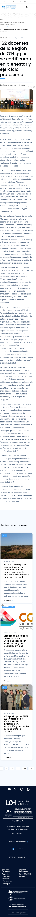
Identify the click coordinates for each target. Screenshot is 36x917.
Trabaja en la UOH (17, 857)
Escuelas (16, 2)
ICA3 (4, 536)
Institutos (5, 2)
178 (25, 768)
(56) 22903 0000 (18, 834)
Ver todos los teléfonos (17, 842)
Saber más (8, 600)
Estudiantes (28, 2)
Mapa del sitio (19, 849)
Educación (4, 38)
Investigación (8, 607)
